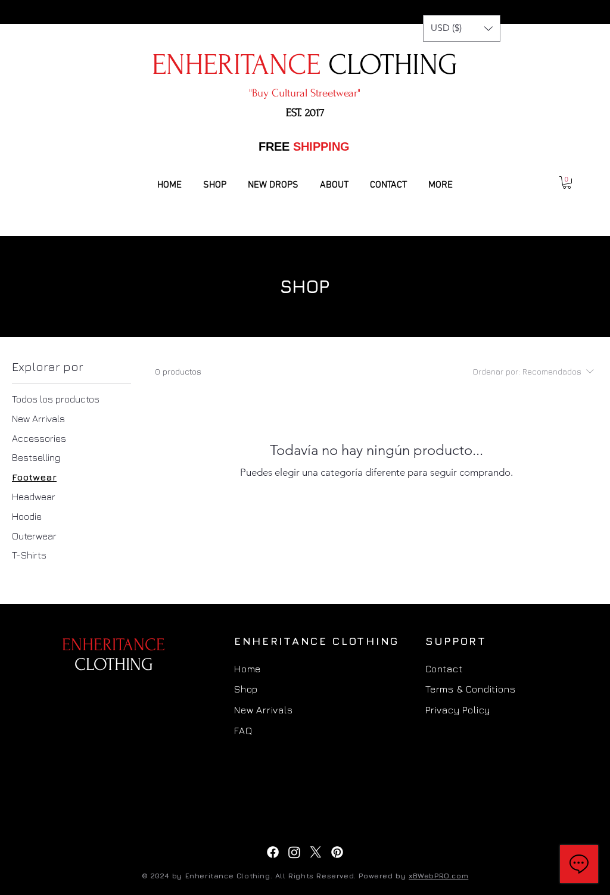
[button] (461, 28)
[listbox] (461, 28)
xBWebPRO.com (438, 875)
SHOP (304, 286)
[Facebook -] (273, 852)
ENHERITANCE (113, 654)
